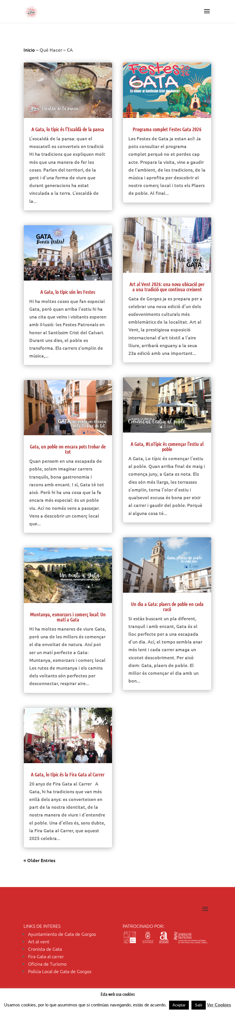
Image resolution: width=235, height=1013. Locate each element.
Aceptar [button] (179, 1005)
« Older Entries (39, 860)
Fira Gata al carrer (46, 956)
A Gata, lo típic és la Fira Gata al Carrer (68, 774)
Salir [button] (198, 1005)
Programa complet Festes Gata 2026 (167, 129)
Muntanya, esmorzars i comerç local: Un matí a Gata (68, 617)
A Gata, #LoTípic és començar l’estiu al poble (167, 446)
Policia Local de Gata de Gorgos (59, 971)
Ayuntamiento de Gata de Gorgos (62, 934)
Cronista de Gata (45, 949)
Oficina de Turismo (47, 963)
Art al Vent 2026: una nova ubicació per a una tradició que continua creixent (167, 286)
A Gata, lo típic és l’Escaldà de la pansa (68, 129)
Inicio (29, 49)
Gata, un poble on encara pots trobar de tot (68, 449)
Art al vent (38, 941)
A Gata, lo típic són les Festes (67, 292)
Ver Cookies (219, 1004)
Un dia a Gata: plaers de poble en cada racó (167, 606)
